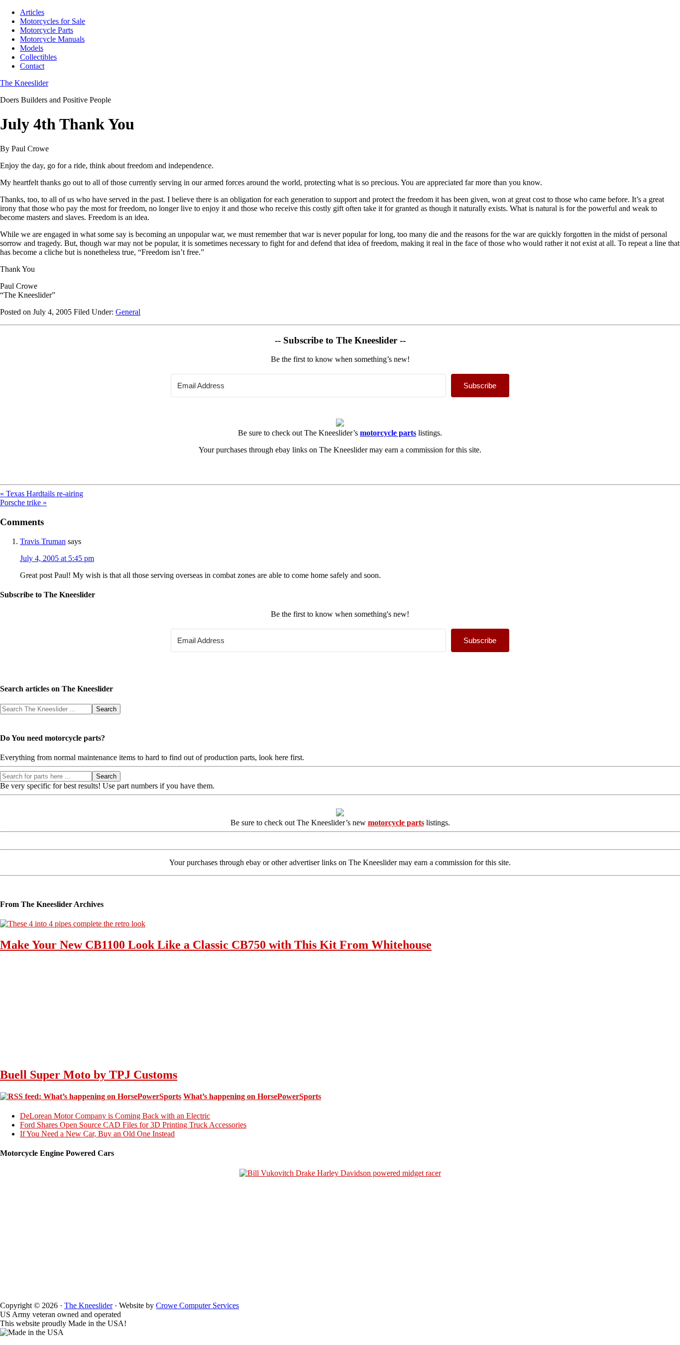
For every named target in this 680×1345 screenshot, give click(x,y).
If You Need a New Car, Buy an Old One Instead (97, 1133)
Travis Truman (43, 541)
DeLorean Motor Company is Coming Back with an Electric (115, 1116)
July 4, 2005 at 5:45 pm (57, 558)
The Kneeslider (24, 83)
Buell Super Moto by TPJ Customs (88, 1074)
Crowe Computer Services (197, 1305)
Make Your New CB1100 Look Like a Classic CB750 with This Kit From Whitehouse (216, 944)
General (127, 312)
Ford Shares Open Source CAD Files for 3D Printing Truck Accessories (133, 1125)
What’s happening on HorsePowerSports (252, 1096)
